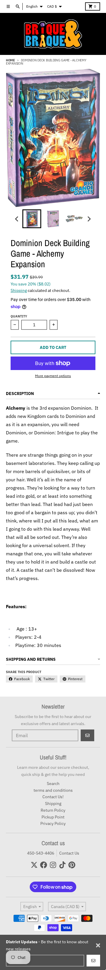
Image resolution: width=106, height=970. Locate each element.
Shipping (19, 290)
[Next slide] (89, 219)
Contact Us (69, 853)
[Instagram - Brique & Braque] (53, 864)
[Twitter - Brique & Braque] (34, 864)
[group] (31, 218)
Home (10, 60)
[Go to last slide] (17, 219)
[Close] (98, 945)
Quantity (19, 316)
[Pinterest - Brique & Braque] (71, 864)
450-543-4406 (40, 853)
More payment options (53, 376)
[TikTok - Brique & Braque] (62, 864)
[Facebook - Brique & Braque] (43, 864)
